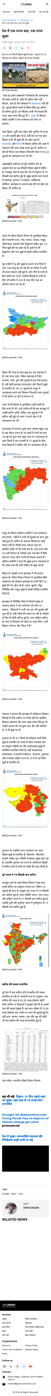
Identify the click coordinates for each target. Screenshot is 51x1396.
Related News (14, 1220)
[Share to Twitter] (10, 48)
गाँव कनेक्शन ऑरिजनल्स (34, 1327)
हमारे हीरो (31, 12)
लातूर (33, 116)
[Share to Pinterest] (28, 48)
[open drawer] (4, 4)
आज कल (6, 12)
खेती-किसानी (19, 12)
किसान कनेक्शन (31, 1319)
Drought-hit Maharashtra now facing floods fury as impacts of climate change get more (25, 1118)
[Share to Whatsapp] (16, 48)
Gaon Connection (9, 20)
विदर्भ (19, 144)
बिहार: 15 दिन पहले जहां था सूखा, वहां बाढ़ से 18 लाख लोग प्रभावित (23, 1100)
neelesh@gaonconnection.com (22, 1384)
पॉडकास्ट (28, 1323)
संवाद (4, 1331)
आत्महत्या (36, 103)
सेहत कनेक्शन (30, 1335)
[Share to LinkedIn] (22, 48)
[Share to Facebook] (4, 48)
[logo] (26, 4)
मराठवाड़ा (6, 144)
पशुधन (4, 1319)
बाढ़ (4, 136)
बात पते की (43, 12)
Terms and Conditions (12, 1349)
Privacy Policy (31, 1345)
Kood (4, 1353)
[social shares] (4, 1366)
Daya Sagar (7, 42)
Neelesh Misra (31, 1349)
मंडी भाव (5, 1335)
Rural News (25, 20)
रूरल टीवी (29, 1331)
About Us (6, 1345)
